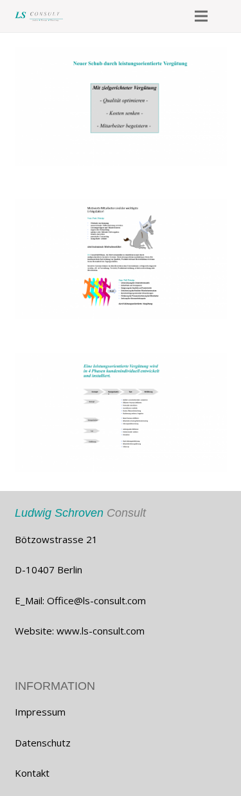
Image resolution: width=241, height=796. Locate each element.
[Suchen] (227, 16)
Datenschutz (43, 742)
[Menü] (201, 16)
